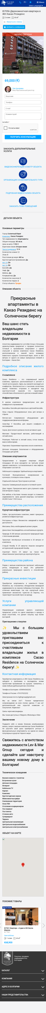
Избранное (30, 3)
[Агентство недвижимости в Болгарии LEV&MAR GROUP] (7, 3)
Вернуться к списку (14, 22)
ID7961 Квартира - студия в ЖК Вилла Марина (18, 929)
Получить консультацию (23, 137)
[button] (23, 865)
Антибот (5, 122)
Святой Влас (9, 935)
